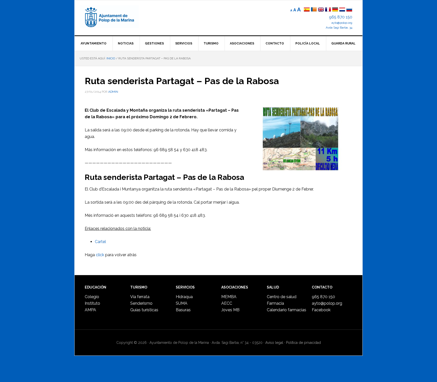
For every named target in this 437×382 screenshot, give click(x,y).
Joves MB (230, 309)
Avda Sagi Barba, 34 (339, 27)
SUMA (181, 303)
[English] (321, 10)
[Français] (328, 10)
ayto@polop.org (342, 23)
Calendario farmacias (286, 309)
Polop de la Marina (115, 16)
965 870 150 (340, 17)
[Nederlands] (342, 10)
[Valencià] (314, 10)
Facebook (321, 309)
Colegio (92, 296)
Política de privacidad (303, 343)
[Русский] (349, 10)
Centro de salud (281, 296)
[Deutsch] (335, 10)
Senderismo (141, 303)
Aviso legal (274, 343)
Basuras (183, 309)
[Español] (307, 10)
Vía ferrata (139, 296)
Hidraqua (184, 296)
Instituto (92, 303)
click (100, 254)
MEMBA (228, 296)
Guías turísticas (144, 309)
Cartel (100, 241)
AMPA (90, 309)
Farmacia (275, 303)
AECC (226, 303)
